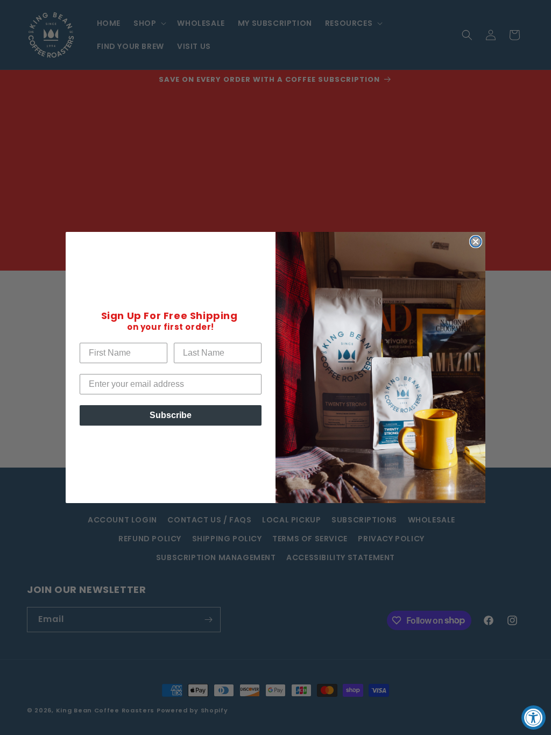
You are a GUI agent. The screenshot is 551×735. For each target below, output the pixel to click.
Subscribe (171, 415)
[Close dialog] (475, 241)
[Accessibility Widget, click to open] (533, 717)
